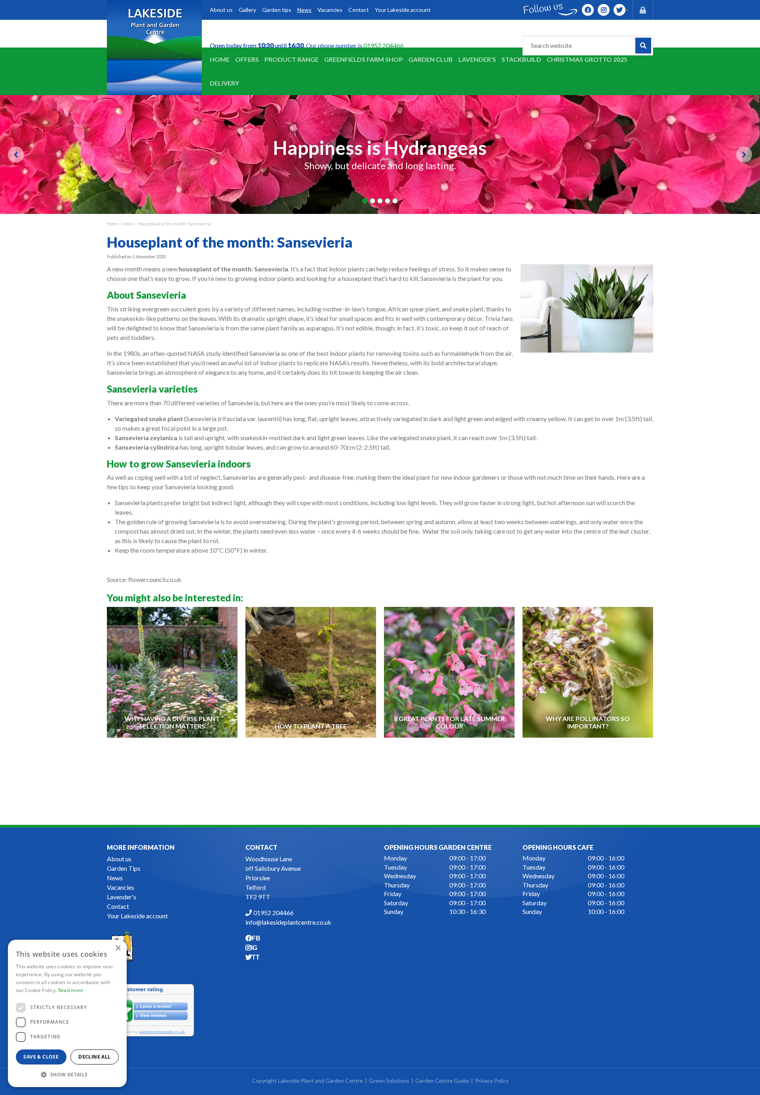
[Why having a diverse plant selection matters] (172, 672)
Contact (118, 906)
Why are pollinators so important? (588, 722)
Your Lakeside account (137, 915)
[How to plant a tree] (311, 672)
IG (604, 10)
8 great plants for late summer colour (449, 722)
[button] (67, 1074)
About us (119, 858)
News (115, 877)
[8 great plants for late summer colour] (449, 672)
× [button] (118, 948)
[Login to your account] (643, 10)
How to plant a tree (311, 726)
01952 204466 (383, 45)
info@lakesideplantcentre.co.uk (288, 922)
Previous (16, 154)
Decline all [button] (94, 1056)
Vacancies (120, 887)
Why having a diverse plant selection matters (172, 722)
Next (744, 154)
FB (588, 10)
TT (619, 10)
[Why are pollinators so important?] (588, 672)
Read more (71, 990)
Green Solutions (389, 1080)
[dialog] (67, 1013)
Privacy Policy (492, 1080)
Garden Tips (124, 868)
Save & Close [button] (41, 1056)
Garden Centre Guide (442, 1080)
